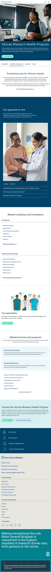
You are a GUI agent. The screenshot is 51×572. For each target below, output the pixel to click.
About (4, 503)
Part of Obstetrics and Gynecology (24, 89)
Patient (6, 463)
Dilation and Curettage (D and (12, 262)
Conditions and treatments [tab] (16, 64)
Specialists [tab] (27, 64)
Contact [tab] (34, 64)
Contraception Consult (12, 380)
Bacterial (8, 225)
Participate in (8, 489)
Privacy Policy (9, 568)
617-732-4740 (8, 56)
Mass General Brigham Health (13, 472)
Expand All (6, 183)
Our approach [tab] (4, 64)
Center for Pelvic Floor (13, 377)
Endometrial (8, 264)
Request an (8, 487)
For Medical (9, 495)
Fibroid (8, 386)
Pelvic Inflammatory (11, 231)
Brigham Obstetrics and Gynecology (15, 375)
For (6, 517)
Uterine (7, 236)
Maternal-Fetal (11, 388)
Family (8, 383)
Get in (5, 484)
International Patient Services (23, 420)
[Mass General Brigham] (6, 2)
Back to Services (7, 5)
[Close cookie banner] (45, 563)
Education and (9, 469)
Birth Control (9, 259)
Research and (10, 466)
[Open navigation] (49, 2)
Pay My (5, 481)
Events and (7, 492)
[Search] (45, 2)
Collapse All (12, 183)
